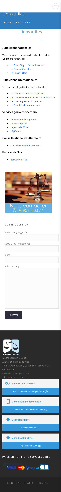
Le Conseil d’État (18, 72)
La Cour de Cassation (21, 69)
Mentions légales (20, 482)
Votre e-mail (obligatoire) (17, 243)
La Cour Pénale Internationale (25, 105)
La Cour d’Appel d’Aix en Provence (27, 65)
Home (7, 22)
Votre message (12, 266)
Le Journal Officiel (19, 127)
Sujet (7, 254)
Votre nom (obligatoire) (16, 232)
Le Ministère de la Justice (23, 119)
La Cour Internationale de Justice (26, 93)
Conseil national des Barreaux (25, 145)
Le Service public (18, 123)
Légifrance (15, 131)
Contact (44, 482)
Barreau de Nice (18, 159)
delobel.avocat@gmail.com (16, 373)
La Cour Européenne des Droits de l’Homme (32, 97)
